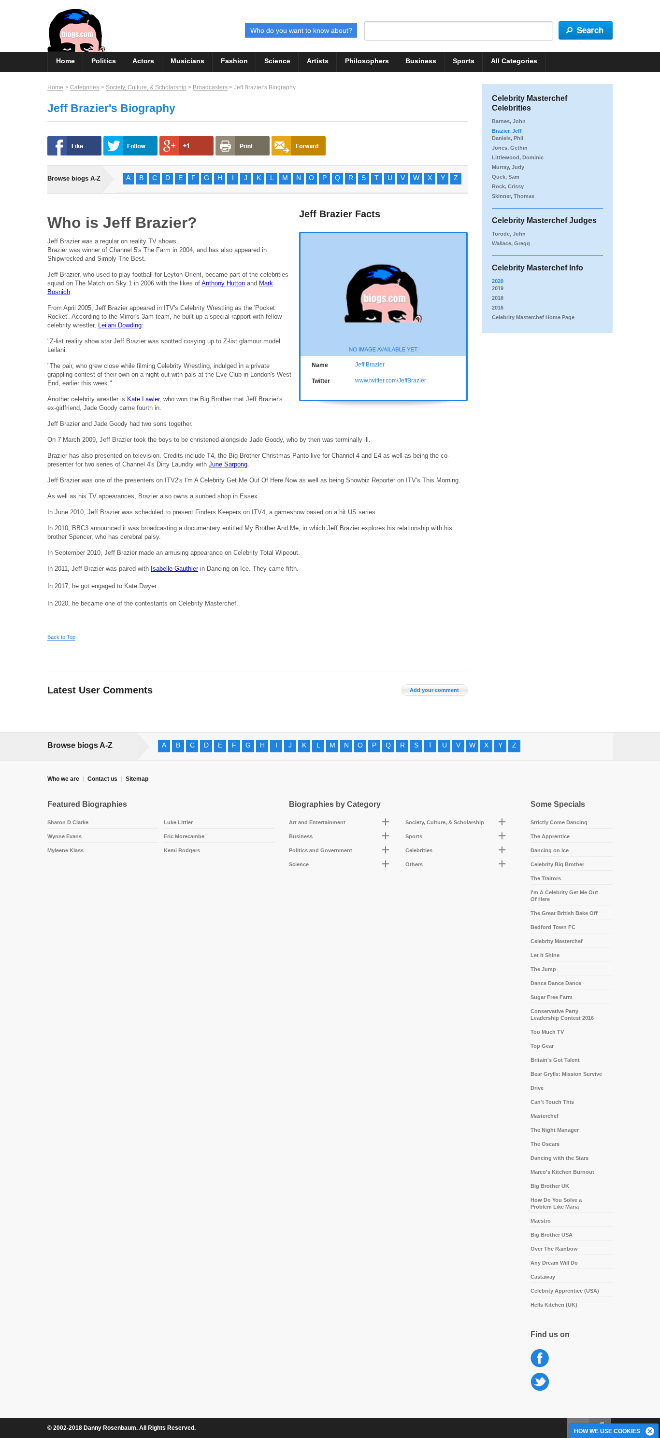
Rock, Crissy (508, 186)
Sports (463, 61)
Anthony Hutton (223, 283)
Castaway (543, 1277)
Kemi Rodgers (182, 850)
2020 (497, 281)
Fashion (234, 61)
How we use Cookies (607, 1431)
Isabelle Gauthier (174, 568)
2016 (497, 307)
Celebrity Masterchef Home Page (533, 317)
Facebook (540, 1358)
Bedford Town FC (553, 927)
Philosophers (367, 61)
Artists (318, 61)
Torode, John (509, 234)
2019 (497, 288)
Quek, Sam (505, 177)
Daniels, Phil (507, 138)
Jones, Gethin (510, 148)
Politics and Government (320, 850)
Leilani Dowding (120, 325)
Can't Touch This (552, 1102)
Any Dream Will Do (554, 1263)
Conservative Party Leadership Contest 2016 (562, 1014)
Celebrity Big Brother (557, 864)
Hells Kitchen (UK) (554, 1305)
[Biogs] (76, 30)
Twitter (540, 1382)
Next (461, 293)
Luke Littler (178, 822)
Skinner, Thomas (513, 196)
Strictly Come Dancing (559, 822)
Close (650, 1432)
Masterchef (545, 1116)
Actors (143, 61)
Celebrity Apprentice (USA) (565, 1291)
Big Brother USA (552, 1235)
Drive (537, 1088)
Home (65, 61)
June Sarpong (228, 464)
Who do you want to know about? (301, 30)
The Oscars (545, 1144)
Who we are (63, 778)
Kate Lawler (143, 399)
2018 (497, 298)
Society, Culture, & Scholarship (146, 87)
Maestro (541, 1221)
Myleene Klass (65, 850)
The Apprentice (550, 836)
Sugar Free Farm (552, 997)
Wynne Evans (64, 836)
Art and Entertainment (317, 822)
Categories (84, 87)
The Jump (543, 969)
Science (277, 61)
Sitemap (137, 778)
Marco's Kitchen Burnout (562, 1172)
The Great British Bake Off (564, 913)
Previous (306, 293)
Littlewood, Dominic (518, 157)
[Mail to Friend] (299, 145)
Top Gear (542, 1046)
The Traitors (546, 878)
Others (414, 864)
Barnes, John (509, 121)
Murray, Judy (508, 167)
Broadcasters (210, 87)
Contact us (102, 778)
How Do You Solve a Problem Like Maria (556, 1203)
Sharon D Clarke (67, 822)
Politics (103, 61)
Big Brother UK (550, 1186)
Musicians (187, 61)
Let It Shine (545, 955)
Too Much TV (547, 1032)
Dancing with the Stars (559, 1158)
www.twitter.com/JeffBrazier (390, 380)
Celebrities (418, 850)
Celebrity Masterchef (557, 941)
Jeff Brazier (370, 364)
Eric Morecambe (184, 836)
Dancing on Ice (550, 850)
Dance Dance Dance (556, 983)
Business (420, 61)
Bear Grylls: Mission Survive (566, 1074)
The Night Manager (555, 1130)
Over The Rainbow (554, 1249)
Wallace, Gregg (511, 243)
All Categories (514, 61)
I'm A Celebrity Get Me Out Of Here (564, 895)
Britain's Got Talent (555, 1060)
